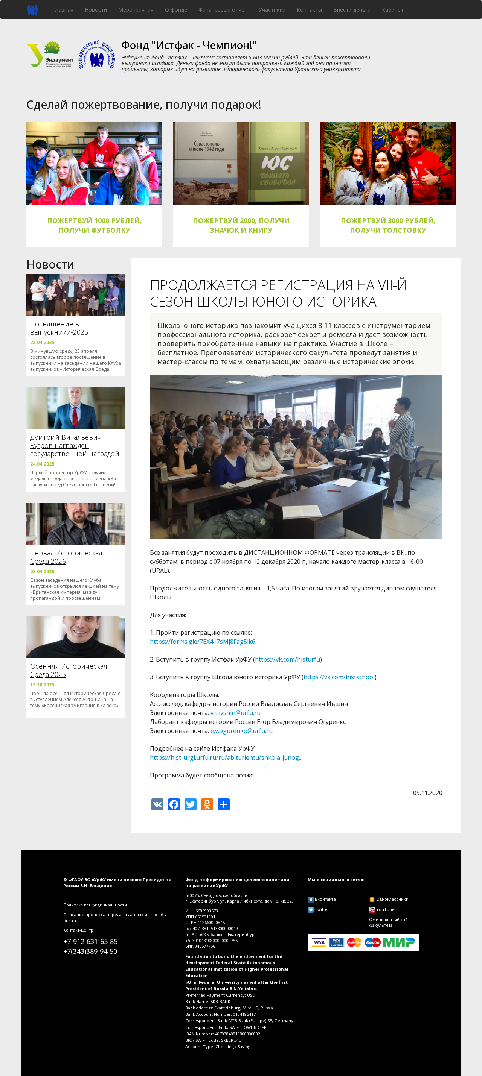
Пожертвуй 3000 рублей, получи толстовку (388, 225)
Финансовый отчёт (222, 9)
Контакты (309, 9)
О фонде (176, 9)
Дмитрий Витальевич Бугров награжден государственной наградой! (75, 445)
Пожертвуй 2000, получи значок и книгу (241, 225)
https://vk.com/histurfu (287, 659)
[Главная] (35, 9)
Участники (272, 9)
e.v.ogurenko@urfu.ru (241, 731)
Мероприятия (136, 9)
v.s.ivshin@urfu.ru (235, 713)
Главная (62, 9)
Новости (96, 9)
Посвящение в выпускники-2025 (59, 328)
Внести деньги (352, 9)
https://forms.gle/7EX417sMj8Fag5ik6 (202, 641)
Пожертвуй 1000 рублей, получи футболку (94, 225)
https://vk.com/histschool (339, 677)
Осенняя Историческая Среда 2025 (68, 670)
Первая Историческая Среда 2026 (66, 557)
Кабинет (393, 9)
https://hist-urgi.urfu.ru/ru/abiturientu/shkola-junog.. (225, 757)
